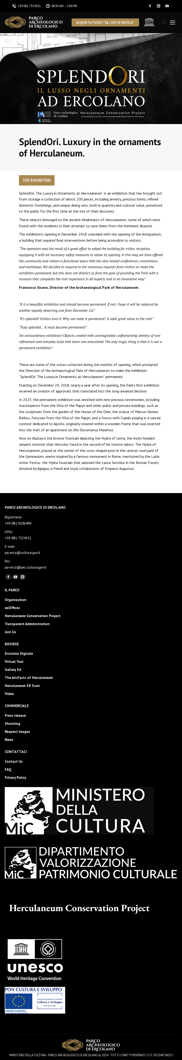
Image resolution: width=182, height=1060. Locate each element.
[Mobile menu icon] (172, 22)
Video (9, 693)
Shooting (12, 723)
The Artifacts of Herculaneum (29, 677)
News (9, 739)
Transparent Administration (27, 624)
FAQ (8, 769)
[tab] (37, 180)
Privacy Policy (15, 777)
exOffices (12, 608)
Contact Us (14, 761)
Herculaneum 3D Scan (22, 685)
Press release (15, 715)
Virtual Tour (14, 661)
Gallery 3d (13, 669)
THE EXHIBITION (37, 180)
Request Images (17, 731)
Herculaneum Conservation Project (32, 616)
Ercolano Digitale (19, 653)
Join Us (10, 632)
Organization (15, 599)
